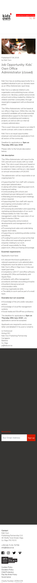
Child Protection (7, 572)
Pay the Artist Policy (9, 574)
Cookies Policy (6, 567)
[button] (34, 18)
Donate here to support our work (25, 15)
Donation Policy (7, 569)
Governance (6, 577)
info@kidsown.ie (7, 547)
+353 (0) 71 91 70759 (10, 545)
